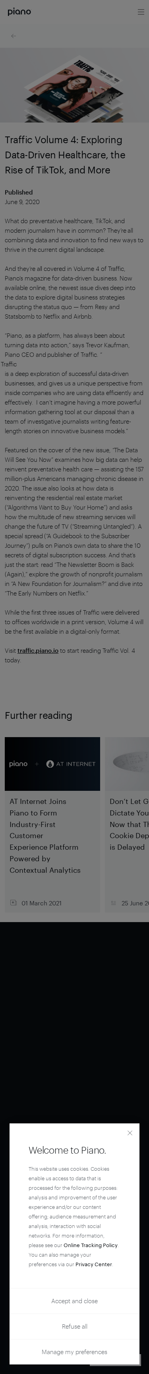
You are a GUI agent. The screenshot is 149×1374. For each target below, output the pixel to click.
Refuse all (74, 1326)
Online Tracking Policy (91, 1245)
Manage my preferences (74, 1351)
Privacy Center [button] (93, 1264)
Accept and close (74, 1300)
